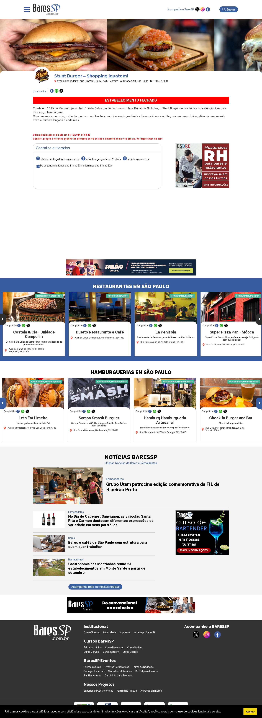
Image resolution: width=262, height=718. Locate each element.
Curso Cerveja (91, 651)
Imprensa (125, 632)
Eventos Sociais (92, 667)
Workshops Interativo (120, 671)
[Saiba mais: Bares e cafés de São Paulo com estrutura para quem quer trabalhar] (49, 551)
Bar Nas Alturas (92, 675)
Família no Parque (127, 690)
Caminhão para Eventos (118, 675)
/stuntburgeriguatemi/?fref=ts (103, 159)
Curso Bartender (114, 647)
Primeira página (93, 647)
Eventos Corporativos (117, 667)
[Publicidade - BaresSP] (202, 165)
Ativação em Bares (151, 690)
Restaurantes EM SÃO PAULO (131, 286)
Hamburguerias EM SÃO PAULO (131, 372)
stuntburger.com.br (138, 159)
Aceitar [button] (250, 711)
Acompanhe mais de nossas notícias (95, 586)
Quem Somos (91, 632)
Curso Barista (134, 647)
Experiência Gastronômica (98, 690)
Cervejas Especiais (94, 671)
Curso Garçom (111, 651)
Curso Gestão (130, 651)
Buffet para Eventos (146, 671)
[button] (222, 711)
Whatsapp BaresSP (145, 632)
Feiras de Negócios (143, 667)
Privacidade (109, 632)
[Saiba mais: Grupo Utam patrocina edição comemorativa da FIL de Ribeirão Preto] (68, 503)
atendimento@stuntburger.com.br (60, 159)
